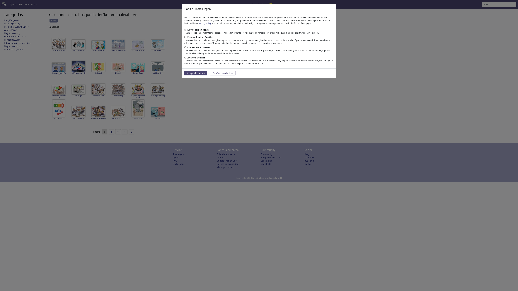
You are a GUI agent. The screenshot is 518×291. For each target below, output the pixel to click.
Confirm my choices (223, 73)
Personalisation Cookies (200, 37)
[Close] (331, 9)
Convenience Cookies (198, 47)
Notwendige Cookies (198, 29)
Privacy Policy (205, 23)
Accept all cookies (196, 73)
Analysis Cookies (196, 57)
